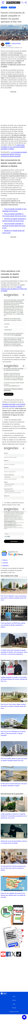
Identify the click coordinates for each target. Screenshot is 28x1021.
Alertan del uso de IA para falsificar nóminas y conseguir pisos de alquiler (14, 842)
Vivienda (4, 7)
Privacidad (14, 1007)
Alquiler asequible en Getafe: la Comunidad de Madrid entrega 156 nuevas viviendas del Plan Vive (14, 679)
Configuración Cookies (14, 1011)
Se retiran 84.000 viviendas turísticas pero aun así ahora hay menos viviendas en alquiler (13, 868)
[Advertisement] (14, 108)
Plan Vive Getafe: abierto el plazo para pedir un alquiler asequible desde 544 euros (14, 759)
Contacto (14, 1000)
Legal (14, 1004)
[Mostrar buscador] (22, 3)
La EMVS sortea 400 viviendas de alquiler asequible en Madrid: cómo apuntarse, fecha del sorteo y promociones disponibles (14, 652)
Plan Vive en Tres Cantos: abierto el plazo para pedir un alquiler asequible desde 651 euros (13, 706)
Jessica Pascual (16, 43)
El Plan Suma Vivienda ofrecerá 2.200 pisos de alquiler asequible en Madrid (14, 784)
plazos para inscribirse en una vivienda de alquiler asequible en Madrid (13, 147)
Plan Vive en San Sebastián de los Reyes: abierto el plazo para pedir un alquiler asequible (13, 733)
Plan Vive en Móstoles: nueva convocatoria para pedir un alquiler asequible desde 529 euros (13, 598)
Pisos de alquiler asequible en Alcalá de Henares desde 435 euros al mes (13, 226)
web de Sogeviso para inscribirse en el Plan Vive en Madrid (14, 289)
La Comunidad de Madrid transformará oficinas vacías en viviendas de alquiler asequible (14, 154)
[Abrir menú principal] (3, 3)
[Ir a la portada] (13, 2)
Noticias (4, 560)
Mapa (14, 996)
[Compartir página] (25, 3)
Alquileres (12, 7)
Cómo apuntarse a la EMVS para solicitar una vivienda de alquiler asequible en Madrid (13, 625)
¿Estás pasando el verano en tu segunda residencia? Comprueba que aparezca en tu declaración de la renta (14, 816)
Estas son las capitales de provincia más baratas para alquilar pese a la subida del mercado (13, 895)
